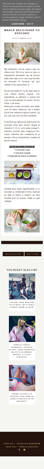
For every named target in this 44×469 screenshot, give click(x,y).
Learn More (18, 24)
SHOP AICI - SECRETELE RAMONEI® (22, 444)
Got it (30, 24)
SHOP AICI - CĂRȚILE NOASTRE (22, 447)
